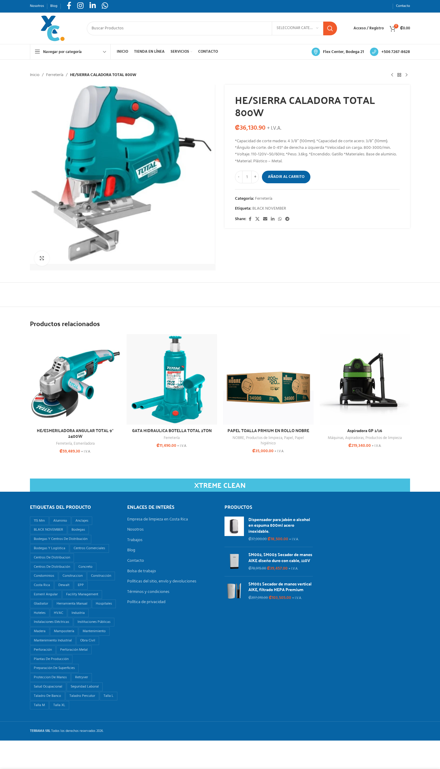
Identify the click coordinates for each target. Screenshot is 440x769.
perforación (43, 650)
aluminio (60, 521)
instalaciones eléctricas (51, 622)
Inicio (35, 75)
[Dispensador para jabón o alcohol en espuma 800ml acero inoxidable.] (234, 529)
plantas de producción (51, 659)
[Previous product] (392, 75)
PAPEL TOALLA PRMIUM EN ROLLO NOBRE (268, 430)
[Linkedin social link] (272, 219)
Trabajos (134, 540)
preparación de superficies (54, 668)
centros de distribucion (52, 558)
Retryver (81, 677)
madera (39, 631)
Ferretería (54, 75)
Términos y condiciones (148, 592)
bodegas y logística (49, 548)
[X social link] (257, 219)
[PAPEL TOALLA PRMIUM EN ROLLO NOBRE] (268, 379)
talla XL (59, 705)
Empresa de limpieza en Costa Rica (157, 520)
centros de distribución (52, 567)
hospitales (104, 604)
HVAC (58, 613)
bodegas (78, 530)
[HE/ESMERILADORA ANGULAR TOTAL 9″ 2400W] (75, 379)
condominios (44, 576)
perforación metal (74, 650)
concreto (85, 567)
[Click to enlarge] (41, 258)
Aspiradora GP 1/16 (364, 430)
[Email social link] (265, 219)
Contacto (135, 561)
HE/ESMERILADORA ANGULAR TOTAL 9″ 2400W (75, 433)
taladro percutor (82, 696)
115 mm (39, 521)
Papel (288, 438)
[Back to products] (399, 75)
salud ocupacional (48, 687)
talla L (108, 696)
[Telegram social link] (287, 219)
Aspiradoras (354, 438)
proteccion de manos (50, 677)
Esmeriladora (84, 443)
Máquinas (335, 438)
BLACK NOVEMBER (269, 208)
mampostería (64, 631)
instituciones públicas (94, 622)
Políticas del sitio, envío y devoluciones (161, 582)
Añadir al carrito (286, 177)
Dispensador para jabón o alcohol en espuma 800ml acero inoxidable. (279, 525)
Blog (131, 550)
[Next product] (406, 75)
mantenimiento (94, 631)
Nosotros (135, 530)
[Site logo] (52, 28)
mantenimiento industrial (53, 641)
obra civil (87, 641)
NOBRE (238, 438)
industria (78, 613)
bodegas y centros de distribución (60, 539)
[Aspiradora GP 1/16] (365, 379)
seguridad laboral (85, 687)
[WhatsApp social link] (279, 219)
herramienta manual (72, 604)
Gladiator (41, 604)
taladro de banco (47, 696)
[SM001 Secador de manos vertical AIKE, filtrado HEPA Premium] (234, 591)
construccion (73, 576)
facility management (82, 594)
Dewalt (63, 585)
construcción (101, 576)
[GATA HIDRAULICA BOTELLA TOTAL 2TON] (172, 379)
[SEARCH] (330, 28)
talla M (39, 705)
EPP (81, 585)
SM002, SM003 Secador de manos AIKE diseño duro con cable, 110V (280, 557)
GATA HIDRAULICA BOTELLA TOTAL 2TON (172, 430)
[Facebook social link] (250, 219)
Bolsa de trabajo (141, 571)
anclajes (81, 521)
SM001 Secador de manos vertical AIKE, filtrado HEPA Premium (280, 587)
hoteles (39, 613)
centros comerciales (89, 548)
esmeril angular (46, 594)
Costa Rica (42, 585)
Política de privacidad (146, 602)
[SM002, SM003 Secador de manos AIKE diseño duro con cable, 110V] (234, 562)
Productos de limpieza (264, 438)
